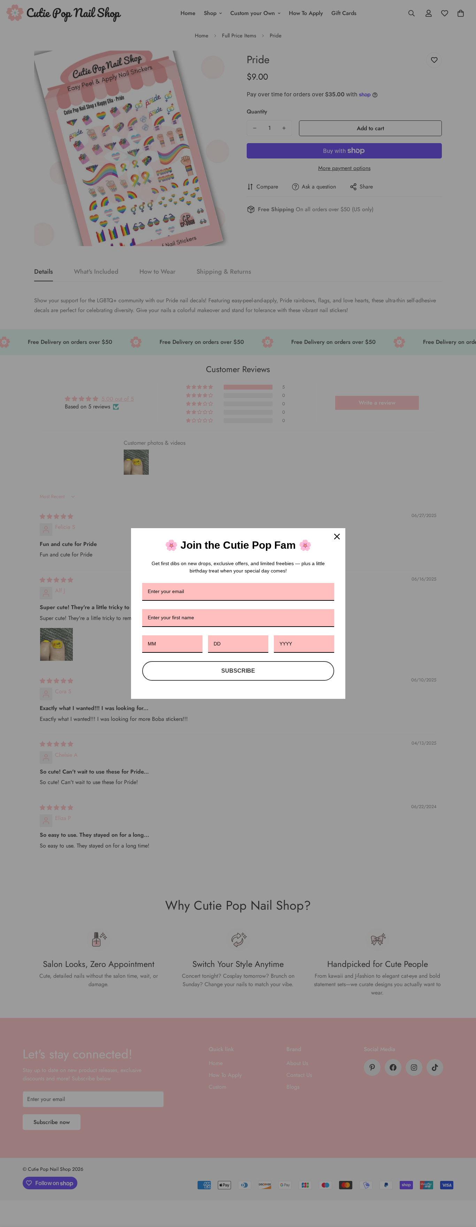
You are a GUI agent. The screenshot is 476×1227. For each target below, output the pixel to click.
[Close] (337, 536)
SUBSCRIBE (238, 671)
